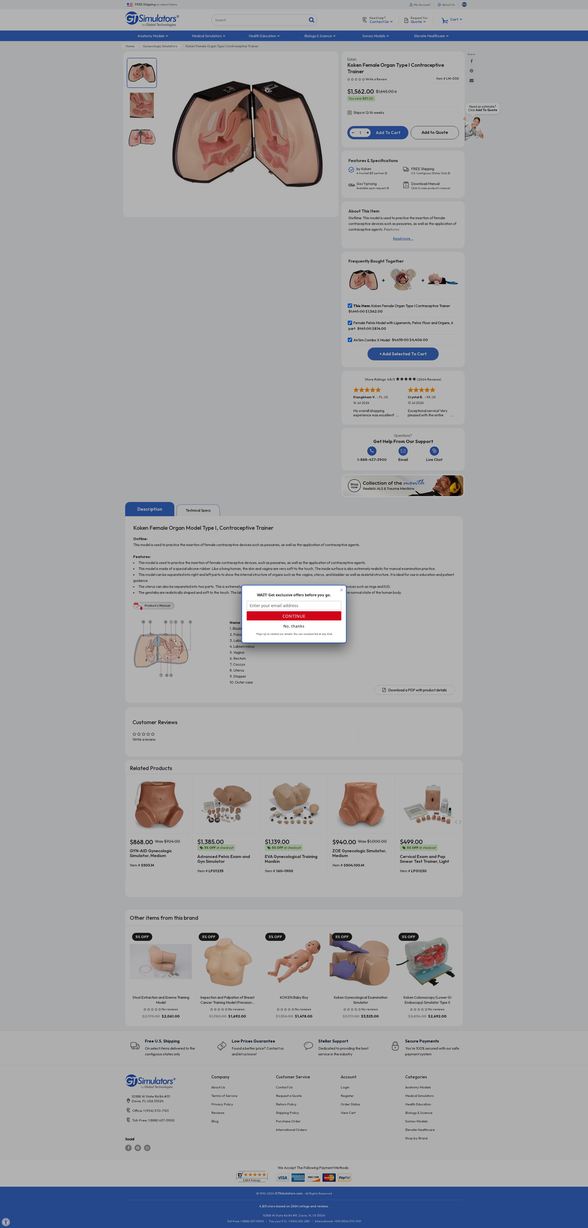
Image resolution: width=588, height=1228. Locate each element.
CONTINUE (294, 616)
